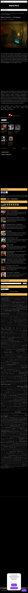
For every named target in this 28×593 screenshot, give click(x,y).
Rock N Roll (12, 437)
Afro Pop (26, 302)
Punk (7, 427)
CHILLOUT (11, 325)
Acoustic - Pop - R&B (23, 299)
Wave (14, 463)
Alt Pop (17, 305)
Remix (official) (11, 433)
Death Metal (3, 344)
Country (10, 338)
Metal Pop (15, 402)
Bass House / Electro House (14, 318)
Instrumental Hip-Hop (4, 390)
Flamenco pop (3, 361)
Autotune (3, 316)
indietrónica (2, 389)
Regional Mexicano (22, 431)
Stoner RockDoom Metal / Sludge (19, 453)
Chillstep (15, 325)
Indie (22, 380)
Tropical (8, 461)
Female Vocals (23, 360)
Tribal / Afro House (24, 459)
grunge (2, 372)
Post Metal (20, 418)
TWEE (20, 461)
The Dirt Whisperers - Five (12, 237)
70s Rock (6, 296)
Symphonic (5, 455)
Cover (2, 340)
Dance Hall (8, 341)
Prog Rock (4, 422)
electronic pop (8, 354)
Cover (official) (8, 340)
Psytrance (2, 427)
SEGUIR (24, 590)
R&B (13, 429)
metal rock (19, 402)
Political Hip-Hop (10, 412)
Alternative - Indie (4, 307)
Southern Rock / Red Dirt (15, 451)
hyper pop (2, 380)
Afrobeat (3, 303)
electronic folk (11, 353)
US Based (17, 462)
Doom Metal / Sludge (11, 345)
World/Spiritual (4, 467)
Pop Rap (15, 415)
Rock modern (6, 437)
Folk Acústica (24, 361)
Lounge (18, 398)
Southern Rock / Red (23, 450)
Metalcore (25, 402)
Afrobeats (8, 303)
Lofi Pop (14, 398)
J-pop (24, 390)
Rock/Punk (21, 438)
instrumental (23, 389)
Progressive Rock (17, 422)
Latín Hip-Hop (8, 394)
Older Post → (24, 148)
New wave (17, 406)
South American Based (7, 450)
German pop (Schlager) (22, 368)
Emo (18, 356)
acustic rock (3, 302)
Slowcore (2, 447)
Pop (16, 412)
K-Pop (25, 391)
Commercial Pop (7, 332)
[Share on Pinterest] (8, 117)
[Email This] (2, 120)
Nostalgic (5, 409)
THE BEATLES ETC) (16, 458)
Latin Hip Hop (21, 393)
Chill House (6, 325)
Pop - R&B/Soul (23, 412)
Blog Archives (14, 198)
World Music (10, 465)
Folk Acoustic (13, 361)
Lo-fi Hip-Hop (13, 397)
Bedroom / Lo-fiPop (8, 320)
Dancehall (3, 342)
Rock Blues (9, 435)
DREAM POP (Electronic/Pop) (8, 346)
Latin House (14, 394)
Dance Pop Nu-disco (23, 341)
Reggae (25, 430)
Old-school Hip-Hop (12, 410)
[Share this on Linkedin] (10, 117)
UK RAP (12, 462)
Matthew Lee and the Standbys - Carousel (15, 217)
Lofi (23, 397)
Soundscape (13, 449)
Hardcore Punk (9, 373)
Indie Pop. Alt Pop (19, 384)
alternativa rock (15, 306)
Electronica (23, 354)
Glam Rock (15, 369)
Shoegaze (10, 441)
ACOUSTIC (15, 299)
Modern (10, 403)
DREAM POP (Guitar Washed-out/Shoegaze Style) (12, 348)
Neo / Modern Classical (22, 405)
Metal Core (10, 402)
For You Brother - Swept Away (12, 272)
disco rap (4, 345)
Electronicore (8, 356)
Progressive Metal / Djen (17, 423)
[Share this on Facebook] (3, 117)
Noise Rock (8, 407)
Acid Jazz (10, 299)
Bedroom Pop (15, 320)
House (15, 379)
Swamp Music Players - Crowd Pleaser (14, 224)
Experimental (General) (4, 360)
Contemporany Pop (4, 336)
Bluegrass (11, 321)
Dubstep (8, 349)
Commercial (24, 330)
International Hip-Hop (12, 390)
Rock (21, 434)
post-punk (7, 420)
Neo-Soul (2, 406)
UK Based (8, 462)
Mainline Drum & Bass (9, 399)
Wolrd (23, 463)
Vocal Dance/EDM (8, 463)
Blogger (16, 291)
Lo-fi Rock (19, 397)
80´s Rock (20, 296)
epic (19, 357)
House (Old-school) (22, 379)
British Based (14, 322)
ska (24, 445)
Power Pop (13, 420)
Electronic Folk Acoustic (19, 353)
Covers (15, 340)
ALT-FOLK (9, 306)
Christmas (2, 326)
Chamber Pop (19, 324)
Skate (1, 446)
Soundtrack (19, 449)
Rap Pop (10, 430)
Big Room (21, 320)
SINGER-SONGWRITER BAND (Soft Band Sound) (14, 445)
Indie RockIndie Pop (15, 387)
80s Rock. (10, 298)
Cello (15, 324)
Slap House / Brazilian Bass (21, 446)
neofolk (7, 406)
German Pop (16, 368)
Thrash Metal (23, 458)
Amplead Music (14, 5)
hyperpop (7, 380)
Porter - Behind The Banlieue (10, 132)
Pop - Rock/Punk (3, 413)
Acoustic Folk (5, 301)
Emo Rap (6, 357)
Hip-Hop (25, 375)
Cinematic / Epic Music (16, 326)
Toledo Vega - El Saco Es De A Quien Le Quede (16, 258)
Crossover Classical (20, 340)
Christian (24, 325)
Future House (7, 367)
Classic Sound (15, 328)
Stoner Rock (8, 453)
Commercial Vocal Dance (5, 333)
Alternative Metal (15, 309)
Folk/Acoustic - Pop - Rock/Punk (21, 364)
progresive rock (10, 422)
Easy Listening (14, 349)
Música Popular (14, 405)
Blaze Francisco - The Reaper (11, 17)
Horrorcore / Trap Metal (9, 379)
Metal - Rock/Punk (24, 401)
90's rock (19, 298)
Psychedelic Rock (14, 426)
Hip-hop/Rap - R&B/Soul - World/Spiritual (15, 377)
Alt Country (3, 305)
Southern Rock (15, 450)
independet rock (16, 380)
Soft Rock (12, 447)
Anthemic (10, 313)
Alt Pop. (23, 305)
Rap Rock (14, 430)
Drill (22, 348)
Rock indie (23, 435)
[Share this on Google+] (7, 117)
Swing (2, 455)
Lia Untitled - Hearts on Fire (12, 265)
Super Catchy (19, 454)
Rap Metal (5, 430)
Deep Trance (22, 344)
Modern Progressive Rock (19, 403)
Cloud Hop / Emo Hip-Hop (6, 330)
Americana (3, 313)
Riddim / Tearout (15, 434)
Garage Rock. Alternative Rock (7, 368)
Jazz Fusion (12, 391)
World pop (24, 466)
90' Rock (15, 298)
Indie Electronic (20, 381)
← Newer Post (3, 148)
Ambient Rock (24, 312)
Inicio (15, 591)
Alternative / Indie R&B (20, 307)
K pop (21, 391)
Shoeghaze (16, 441)
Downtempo (18, 345)
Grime (21, 371)
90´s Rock (25, 298)
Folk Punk (8, 363)
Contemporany (23, 334)
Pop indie (19, 413)
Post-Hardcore (19, 419)
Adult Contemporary (17, 302)
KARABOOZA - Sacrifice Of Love (10, 144)
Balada (16, 317)
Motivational (9, 405)
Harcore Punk (15, 372)
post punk (25, 418)
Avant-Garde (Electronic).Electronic (7, 317)
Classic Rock (4, 328)
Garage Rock (24, 367)
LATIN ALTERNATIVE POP (14, 393)
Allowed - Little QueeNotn (12, 210)
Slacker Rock (13, 446)
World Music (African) (17, 465)
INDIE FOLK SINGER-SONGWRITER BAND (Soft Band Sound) (15, 383)
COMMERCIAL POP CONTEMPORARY (19, 332)
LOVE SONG (23, 398)
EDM (20, 349)
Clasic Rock (24, 326)
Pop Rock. (10, 417)
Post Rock (5, 419)
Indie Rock (20, 386)
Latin (6, 393)
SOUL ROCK (7, 449)
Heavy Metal (21, 373)
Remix (6, 433)
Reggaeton (5, 431)
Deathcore (10, 344)
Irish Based (19, 390)
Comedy (13, 330)
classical (23, 328)
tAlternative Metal (24, 457)
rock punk (9, 438)
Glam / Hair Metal (7, 369)
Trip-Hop (3, 461)
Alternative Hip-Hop (5, 309)
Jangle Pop (2, 391)
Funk (21, 365)
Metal (17, 401)
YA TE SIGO (14, 588)
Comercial (18, 330)
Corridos (5, 338)
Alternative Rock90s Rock (5, 312)
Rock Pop (20, 437)
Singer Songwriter (23, 441)
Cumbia (26, 340)
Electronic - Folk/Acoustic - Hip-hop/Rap (19, 352)
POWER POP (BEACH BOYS (22, 420)
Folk (7, 361)
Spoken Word (3, 453)
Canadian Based (10, 324)
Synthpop (5, 457)
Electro (24, 349)
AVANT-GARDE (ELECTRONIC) (22, 316)
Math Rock (23, 399)
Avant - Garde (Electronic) (11, 316)
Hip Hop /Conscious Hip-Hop (8, 375)
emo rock (10, 357)
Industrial (8, 389)
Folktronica (11, 365)
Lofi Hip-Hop (9, 398)
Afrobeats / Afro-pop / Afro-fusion (18, 303)
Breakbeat (9, 322)
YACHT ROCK (11, 467)
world (4, 465)
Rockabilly (2, 439)
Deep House (16, 344)
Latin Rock (12, 395)
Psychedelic (23, 425)
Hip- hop (21, 375)
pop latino (24, 413)
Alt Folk (11, 305)
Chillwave (19, 325)
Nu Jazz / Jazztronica (21, 409)
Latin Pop (20, 394)
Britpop (19, 322)
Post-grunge (18, 13)
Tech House (4, 458)
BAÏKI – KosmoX (9, 244)
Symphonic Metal (12, 455)
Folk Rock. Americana (22, 363)
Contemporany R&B (14, 336)
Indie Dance (12, 381)
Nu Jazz (15, 409)
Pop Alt (9, 413)
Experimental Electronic (14, 360)
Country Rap (24, 338)
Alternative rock (7, 13)
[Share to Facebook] (6, 120)
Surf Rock (24, 454)
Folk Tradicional (3, 364)
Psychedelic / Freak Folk (5, 426)
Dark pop (8, 342)
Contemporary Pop (5, 337)
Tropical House (14, 461)
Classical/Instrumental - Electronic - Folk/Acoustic (19, 329)
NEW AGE (11, 406)
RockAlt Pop (8, 439)
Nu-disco (5, 410)
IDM (11, 380)
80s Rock (4, 298)
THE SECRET (9, 231)
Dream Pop (24, 345)
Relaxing (2, 433)
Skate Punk (6, 446)
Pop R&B (10, 415)
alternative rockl (13, 312)
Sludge (7, 447)
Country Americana (17, 338)
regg (22, 430)
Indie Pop (4, 384)
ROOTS (16, 439)
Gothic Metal (15, 371)
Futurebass (13, 367)
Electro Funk (8, 350)
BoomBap (21, 321)
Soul (1, 449)
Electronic (6, 352)
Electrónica (2, 356)
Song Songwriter (23, 447)
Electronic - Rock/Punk (4, 353)
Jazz (7, 391)
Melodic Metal (11, 401)
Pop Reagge (21, 415)
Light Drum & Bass (6, 397)
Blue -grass (6, 321)
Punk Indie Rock (14, 427)
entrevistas (15, 357)
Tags (8, 198)
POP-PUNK (2, 418)
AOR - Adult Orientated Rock (19, 313)
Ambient (18, 312)
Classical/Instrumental (5, 329)
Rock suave (15, 438)
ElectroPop (14, 356)
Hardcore (2, 373)
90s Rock (5, 299)
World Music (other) (15, 466)
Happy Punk (8, 372)
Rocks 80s (12, 439)
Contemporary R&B (15, 337)
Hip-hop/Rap (18, 376)
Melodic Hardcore (4, 401)
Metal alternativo (4, 402)
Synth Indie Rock (21, 455)
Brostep (4, 324)
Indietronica (22, 387)
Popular (3, 198)
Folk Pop (2, 363)
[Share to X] (4, 120)
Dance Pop (14, 341)
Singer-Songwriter (6, 442)
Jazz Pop (17, 391)
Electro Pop (19, 351)
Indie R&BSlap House (11, 386)
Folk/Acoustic (10, 364)
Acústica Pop (8, 302)
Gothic (2, 371)
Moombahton (3, 405)
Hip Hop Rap (16, 375)
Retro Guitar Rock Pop (20, 433)
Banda (20, 317)
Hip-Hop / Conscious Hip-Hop (8, 376)
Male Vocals (16, 399)
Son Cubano (18, 447)
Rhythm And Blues (7, 434)
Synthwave (17, 457)
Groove (24, 371)
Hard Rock (13, 13)
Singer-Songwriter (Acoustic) (18, 442)
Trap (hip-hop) (16, 459)
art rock (6, 314)
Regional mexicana (13, 431)
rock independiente (16, 435)
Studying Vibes (13, 454)
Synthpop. (12, 457)
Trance (2, 459)
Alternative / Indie (12, 307)
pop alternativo (14, 413)
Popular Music (12, 418)
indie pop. (13, 384)
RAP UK (19, 430)
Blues (16, 321)
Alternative (23, 306)
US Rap (22, 462)
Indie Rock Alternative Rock (5, 387)
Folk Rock (14, 363)
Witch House (19, 463)
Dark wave (14, 342)
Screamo (5, 441)
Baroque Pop (24, 317)
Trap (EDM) (10, 459)
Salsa (20, 439)
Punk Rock (20, 427)
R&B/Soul (22, 429)
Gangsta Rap (18, 367)
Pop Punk (3, 415)
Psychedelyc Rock (23, 426)
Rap (26, 429)
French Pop (17, 365)
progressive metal (8, 423)
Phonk (5, 412)
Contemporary (23, 336)
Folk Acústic (19, 361)
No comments (11, 19)
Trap (6, 459)
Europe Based (24, 357)
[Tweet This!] (5, 117)
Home (2, 13)
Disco (26, 344)
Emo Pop (23, 356)
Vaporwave (2, 463)
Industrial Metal (16, 389)
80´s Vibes (25, 296)
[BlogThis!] (3, 120)
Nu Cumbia (11, 409)
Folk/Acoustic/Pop (4, 365)
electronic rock (16, 354)
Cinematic (7, 326)
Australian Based (24, 314)
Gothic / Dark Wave (7, 371)
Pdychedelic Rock (19, 410)
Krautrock (2, 393)
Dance (3, 341)
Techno (9, 458)
